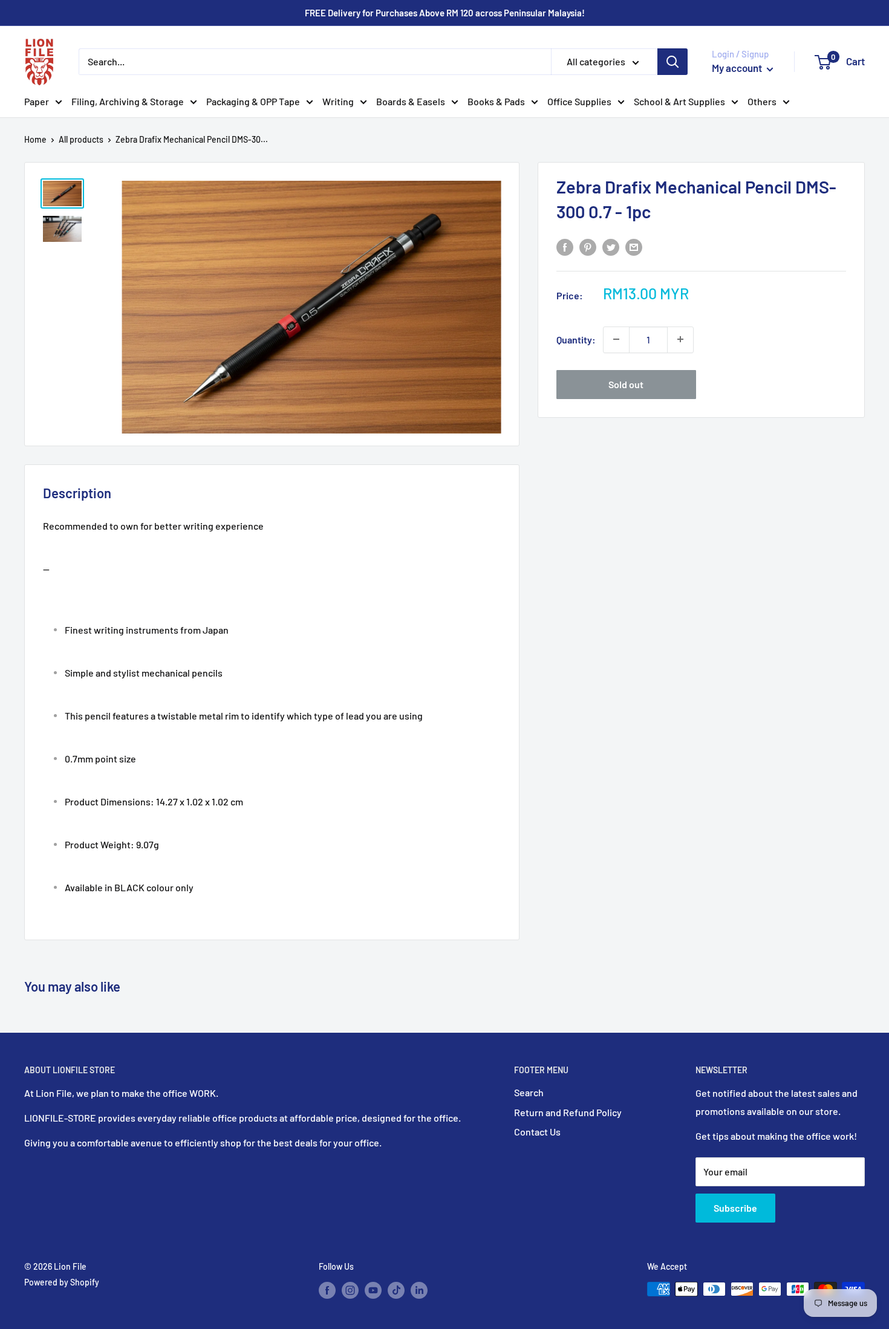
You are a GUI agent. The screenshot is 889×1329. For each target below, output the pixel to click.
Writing (338, 101)
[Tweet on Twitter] (610, 247)
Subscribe (735, 1208)
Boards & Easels (410, 101)
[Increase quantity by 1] (680, 339)
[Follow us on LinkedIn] (419, 1290)
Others (762, 101)
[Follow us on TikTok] (396, 1290)
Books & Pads (496, 101)
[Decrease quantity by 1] (616, 339)
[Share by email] (633, 247)
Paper (36, 101)
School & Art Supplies (679, 101)
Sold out (625, 383)
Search (529, 1092)
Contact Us (537, 1131)
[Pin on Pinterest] (587, 247)
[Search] (672, 61)
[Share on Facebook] (564, 247)
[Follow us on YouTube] (373, 1290)
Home (35, 139)
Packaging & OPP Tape (253, 101)
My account (738, 68)
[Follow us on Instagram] (350, 1290)
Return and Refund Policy (568, 1112)
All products (81, 139)
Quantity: (576, 339)
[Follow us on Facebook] (327, 1290)
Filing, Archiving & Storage (127, 101)
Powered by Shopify (61, 1282)
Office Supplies (579, 101)
